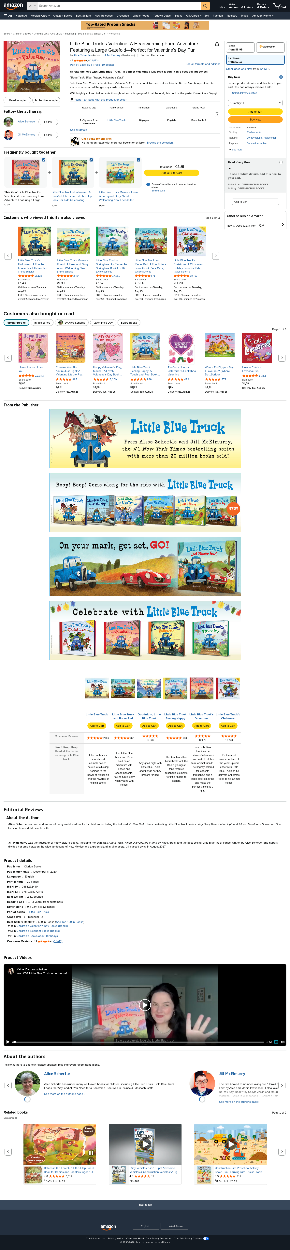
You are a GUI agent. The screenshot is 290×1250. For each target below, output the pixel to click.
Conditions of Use (95, 1238)
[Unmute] (283, 1042)
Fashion (218, 15)
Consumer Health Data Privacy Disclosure (148, 1238)
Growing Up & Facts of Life (48, 33)
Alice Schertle (82, 55)
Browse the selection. (160, 142)
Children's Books (22, 33)
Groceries (123, 15)
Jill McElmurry (112, 55)
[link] (73, 172)
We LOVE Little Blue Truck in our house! (42, 973)
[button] (8, 16)
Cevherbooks (254, 132)
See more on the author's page (63, 1093)
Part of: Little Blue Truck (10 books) (92, 64)
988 (149, 379)
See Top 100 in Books (69, 921)
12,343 (39, 375)
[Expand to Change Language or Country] (224, 7)
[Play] (7, 1042)
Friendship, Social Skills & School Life (85, 33)
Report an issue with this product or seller (100, 99)
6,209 (113, 379)
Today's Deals (162, 15)
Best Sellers (83, 15)
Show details (158, 190)
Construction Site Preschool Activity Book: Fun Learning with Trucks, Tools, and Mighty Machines (239, 1170)
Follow (48, 121)
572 (224, 379)
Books (178, 15)
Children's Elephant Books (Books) (38, 930)
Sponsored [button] (9, 1118)
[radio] (240, 47)
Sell (206, 15)
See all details (78, 129)
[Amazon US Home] (108, 1228)
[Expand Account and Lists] (252, 7)
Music (244, 15)
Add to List (240, 201)
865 (74, 379)
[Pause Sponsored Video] (91, 1153)
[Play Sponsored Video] (145, 1144)
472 (186, 379)
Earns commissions (36, 969)
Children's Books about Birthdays (37, 935)
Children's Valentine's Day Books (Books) (42, 925)
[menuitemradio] (276, 1042)
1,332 (262, 375)
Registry (232, 15)
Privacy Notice (115, 1238)
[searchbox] (119, 6)
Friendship (114, 33)
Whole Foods (141, 15)
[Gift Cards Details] (200, 15)
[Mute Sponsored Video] (91, 1160)
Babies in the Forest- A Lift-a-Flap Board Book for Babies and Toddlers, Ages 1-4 (69, 1169)
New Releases (104, 15)
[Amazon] (13, 6)
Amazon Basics (62, 15)
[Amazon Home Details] (272, 15)
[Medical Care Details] (49, 15)
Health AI (21, 15)
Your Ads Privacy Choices (188, 1238)
